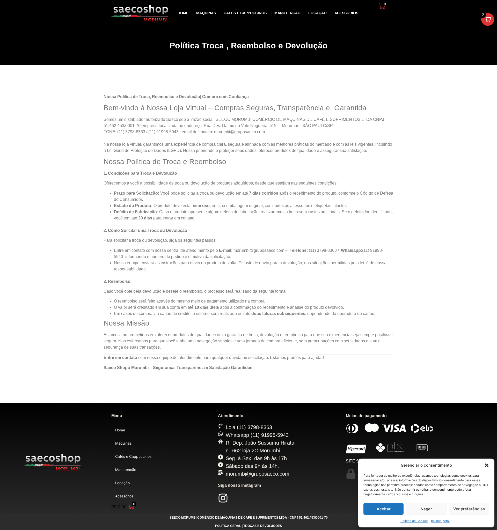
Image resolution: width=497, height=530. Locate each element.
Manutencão (287, 13)
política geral (440, 521)
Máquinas (206, 13)
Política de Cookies (414, 521)
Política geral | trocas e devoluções (248, 526)
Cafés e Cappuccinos (245, 13)
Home (183, 13)
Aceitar (384, 508)
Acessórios (346, 13)
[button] (486, 465)
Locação (317, 13)
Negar (426, 508)
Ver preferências (469, 508)
